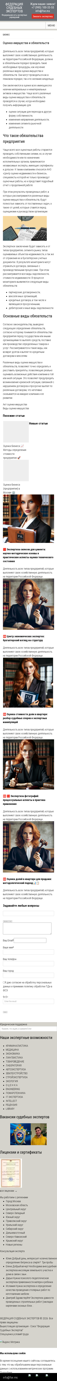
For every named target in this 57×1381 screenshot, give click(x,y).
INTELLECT (11, 1100)
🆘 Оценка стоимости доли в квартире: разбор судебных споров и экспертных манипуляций (25, 718)
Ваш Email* (8, 940)
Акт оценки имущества (15, 404)
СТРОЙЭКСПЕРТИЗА (17, 1077)
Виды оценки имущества (16, 408)
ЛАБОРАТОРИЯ (13, 1065)
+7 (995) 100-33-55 (43, 7)
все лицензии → (8, 1190)
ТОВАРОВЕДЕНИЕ (15, 1061)
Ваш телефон (9, 959)
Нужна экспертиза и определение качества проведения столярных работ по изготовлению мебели (28, 1289)
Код (10, 921)
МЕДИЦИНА (12, 1049)
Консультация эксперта (12, 1251)
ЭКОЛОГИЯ (12, 1081)
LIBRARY (10, 1108)
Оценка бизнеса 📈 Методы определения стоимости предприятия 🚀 (14, 451)
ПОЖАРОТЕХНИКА (15, 1093)
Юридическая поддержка (13, 1024)
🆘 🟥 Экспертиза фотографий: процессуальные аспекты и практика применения (24, 799)
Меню (51, 25)
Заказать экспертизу (43, 16)
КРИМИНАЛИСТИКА (17, 1045)
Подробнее (6, 1372)
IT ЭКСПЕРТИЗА (14, 1096)
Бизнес (6, 35)
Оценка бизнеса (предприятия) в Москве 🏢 (11, 488)
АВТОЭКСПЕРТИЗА (16, 1069)
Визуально (6, 921)
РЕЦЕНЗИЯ (11, 1104)
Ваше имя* (8, 947)
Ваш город (8, 970)
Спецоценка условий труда (14, 1334)
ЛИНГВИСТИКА (14, 1057)
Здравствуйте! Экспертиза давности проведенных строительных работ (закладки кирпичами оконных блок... (30, 1301)
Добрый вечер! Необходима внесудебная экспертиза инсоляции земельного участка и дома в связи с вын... (31, 1270)
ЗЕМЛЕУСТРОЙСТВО (16, 1073)
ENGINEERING (13, 1089)
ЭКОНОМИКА (13, 1053)
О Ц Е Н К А (12, 1085)
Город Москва (13, 1201)
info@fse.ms (43, 11)
